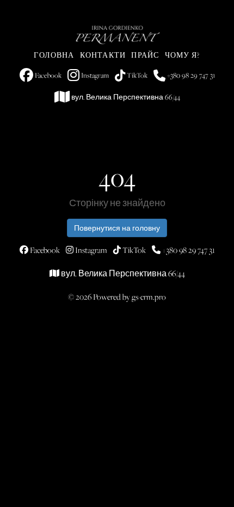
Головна (54, 55)
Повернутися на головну (117, 228)
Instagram (94, 75)
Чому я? (182, 55)
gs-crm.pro (149, 296)
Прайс (145, 55)
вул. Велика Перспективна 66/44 (125, 97)
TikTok (136, 75)
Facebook (47, 75)
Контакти (103, 55)
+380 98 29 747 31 (190, 75)
